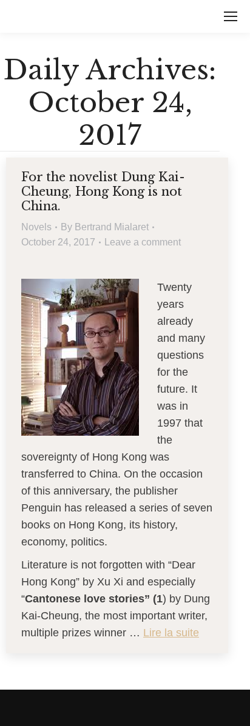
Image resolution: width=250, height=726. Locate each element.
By (105, 227)
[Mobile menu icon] (230, 16)
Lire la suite (171, 633)
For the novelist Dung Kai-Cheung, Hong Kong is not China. (103, 191)
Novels (36, 227)
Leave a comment (142, 242)
